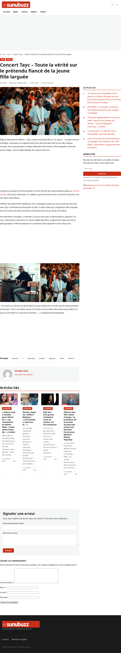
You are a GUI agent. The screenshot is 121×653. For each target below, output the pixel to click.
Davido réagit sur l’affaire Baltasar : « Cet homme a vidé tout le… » (29, 418)
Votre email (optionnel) (13, 523)
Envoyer (8, 550)
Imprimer (71, 358)
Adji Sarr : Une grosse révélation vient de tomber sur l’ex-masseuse (50, 418)
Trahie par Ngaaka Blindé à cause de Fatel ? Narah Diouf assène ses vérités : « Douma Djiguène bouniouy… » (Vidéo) (103, 122)
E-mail (3, 592)
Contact (5, 639)
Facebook (15, 358)
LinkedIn (42, 358)
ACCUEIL (6, 12)
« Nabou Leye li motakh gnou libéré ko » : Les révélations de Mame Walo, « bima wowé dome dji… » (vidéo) (8, 422)
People (9, 59)
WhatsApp (31, 358)
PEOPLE (25, 12)
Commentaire (7, 582)
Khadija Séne (22, 83)
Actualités (7, 408)
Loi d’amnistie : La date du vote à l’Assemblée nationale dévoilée (101, 132)
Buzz (2, 59)
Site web (4, 597)
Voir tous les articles (24, 374)
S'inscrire (102, 174)
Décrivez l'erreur (10, 533)
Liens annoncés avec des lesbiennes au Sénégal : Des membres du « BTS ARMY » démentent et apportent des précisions (103, 143)
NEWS (15, 12)
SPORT (43, 12)
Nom (3, 587)
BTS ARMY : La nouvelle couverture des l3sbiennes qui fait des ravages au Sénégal (103, 110)
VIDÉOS (34, 12)
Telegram (52, 358)
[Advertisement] (60, 32)
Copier (62, 358)
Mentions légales (19, 639)
